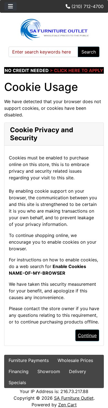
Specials (17, 382)
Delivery (77, 371)
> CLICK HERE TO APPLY (76, 70)
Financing (19, 371)
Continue (87, 335)
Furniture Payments (29, 360)
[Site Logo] (54, 29)
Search (88, 52)
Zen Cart (67, 404)
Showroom (48, 371)
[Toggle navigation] (10, 6)
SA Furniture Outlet (74, 398)
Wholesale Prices (75, 360)
